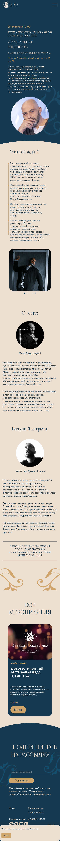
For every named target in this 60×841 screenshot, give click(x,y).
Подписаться (21, 780)
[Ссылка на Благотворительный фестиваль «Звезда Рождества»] (30, 670)
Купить (18, 710)
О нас (12, 808)
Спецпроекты (35, 812)
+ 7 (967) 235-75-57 (36, 819)
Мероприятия (35, 808)
